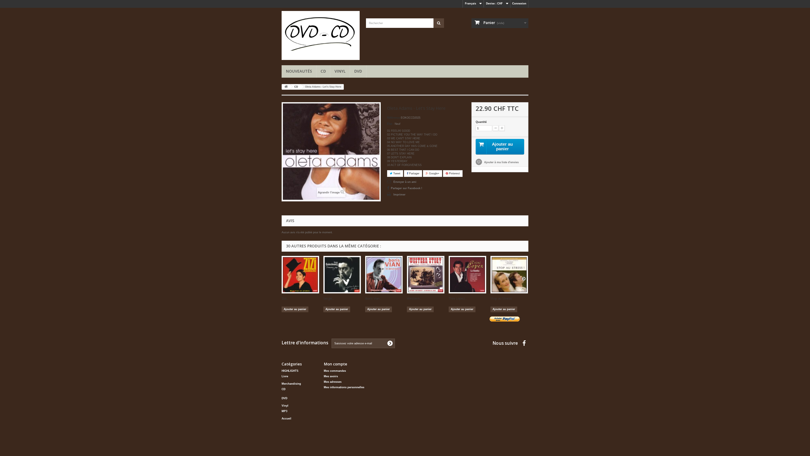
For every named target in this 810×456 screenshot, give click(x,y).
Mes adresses (333, 381)
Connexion (519, 3)
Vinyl (340, 71)
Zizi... (285, 298)
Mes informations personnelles (344, 387)
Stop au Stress (501, 298)
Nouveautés (299, 71)
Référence (393, 117)
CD (323, 71)
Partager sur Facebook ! (406, 188)
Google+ (433, 173)
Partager (413, 173)
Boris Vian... (373, 298)
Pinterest (454, 173)
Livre (285, 376)
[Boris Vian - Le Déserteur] (384, 274)
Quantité (481, 122)
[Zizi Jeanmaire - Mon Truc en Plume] (300, 274)
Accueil (286, 418)
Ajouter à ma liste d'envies (501, 162)
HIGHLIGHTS (290, 370)
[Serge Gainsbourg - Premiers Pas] (342, 274)
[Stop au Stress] (509, 274)
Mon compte (335, 363)
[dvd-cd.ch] (321, 35)
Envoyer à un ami (404, 181)
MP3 (284, 411)
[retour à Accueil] (286, 87)
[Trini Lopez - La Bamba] (467, 274)
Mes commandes (335, 370)
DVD (358, 71)
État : (390, 123)
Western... (414, 298)
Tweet (396, 173)
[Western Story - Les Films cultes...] (425, 274)
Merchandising (291, 383)
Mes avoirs (331, 376)
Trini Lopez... (458, 298)
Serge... (328, 298)
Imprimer (399, 194)
